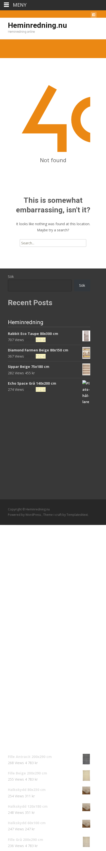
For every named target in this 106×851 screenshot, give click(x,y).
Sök (11, 276)
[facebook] (94, 15)
